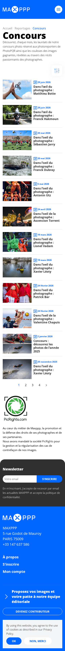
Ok (14, 641)
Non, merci (38, 641)
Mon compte (14, 571)
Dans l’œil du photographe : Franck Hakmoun (45, 115)
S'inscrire (11, 564)
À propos (11, 557)
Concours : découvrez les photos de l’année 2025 (46, 346)
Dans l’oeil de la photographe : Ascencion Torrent (46, 217)
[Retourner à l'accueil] (16, 9)
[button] (58, 9)
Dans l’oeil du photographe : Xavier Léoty (43, 268)
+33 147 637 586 (16, 544)
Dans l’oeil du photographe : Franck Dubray (44, 166)
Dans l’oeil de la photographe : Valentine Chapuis (46, 318)
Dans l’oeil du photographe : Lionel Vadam (43, 242)
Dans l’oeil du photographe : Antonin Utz (43, 191)
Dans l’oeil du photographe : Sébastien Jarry (44, 140)
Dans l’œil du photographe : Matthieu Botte (44, 90)
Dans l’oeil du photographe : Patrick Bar (43, 293)
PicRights (47, 441)
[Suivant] (46, 385)
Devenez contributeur (32, 611)
